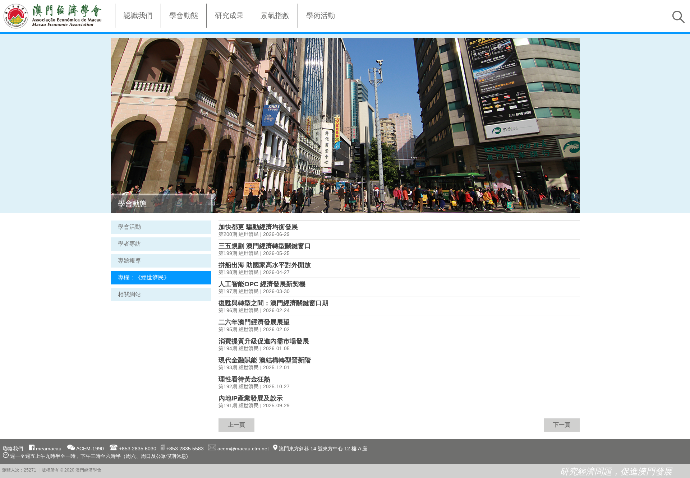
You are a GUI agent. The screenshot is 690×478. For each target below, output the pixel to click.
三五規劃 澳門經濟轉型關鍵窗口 (264, 246)
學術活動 (320, 15)
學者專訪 (129, 244)
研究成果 (229, 15)
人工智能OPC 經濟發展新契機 (261, 284)
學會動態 (183, 15)
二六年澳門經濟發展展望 (254, 322)
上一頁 (236, 425)
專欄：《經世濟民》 (144, 277)
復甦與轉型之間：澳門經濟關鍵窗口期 (273, 303)
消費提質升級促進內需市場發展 (263, 341)
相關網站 (129, 294)
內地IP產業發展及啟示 (250, 398)
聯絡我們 (13, 448)
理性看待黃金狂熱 (244, 379)
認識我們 (138, 15)
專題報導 (129, 260)
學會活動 (129, 227)
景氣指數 (275, 15)
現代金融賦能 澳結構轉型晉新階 (264, 360)
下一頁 (561, 425)
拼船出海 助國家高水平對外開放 (264, 265)
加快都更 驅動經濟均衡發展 (258, 227)
